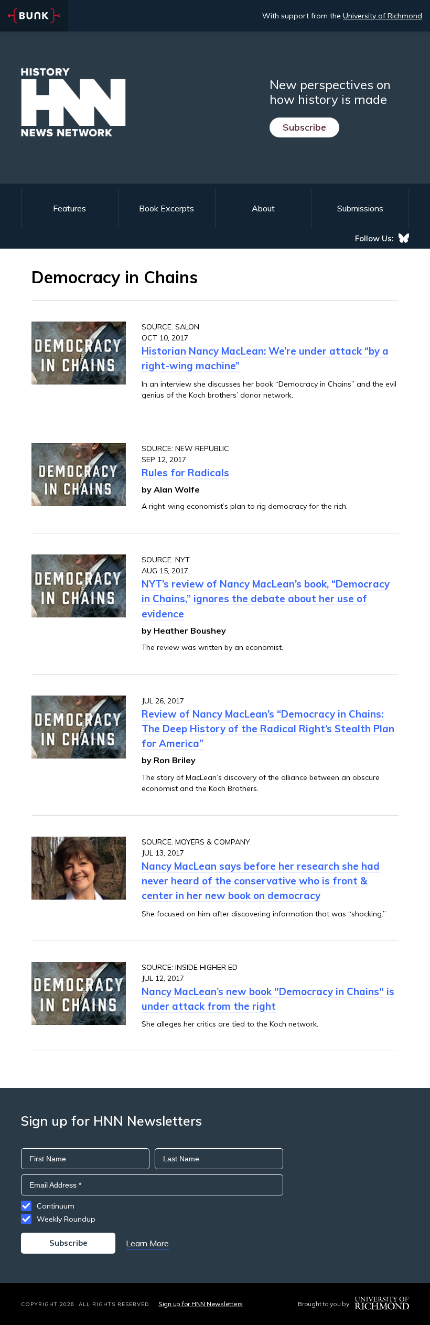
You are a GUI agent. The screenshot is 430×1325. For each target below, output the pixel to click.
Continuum (55, 1206)
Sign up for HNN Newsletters (200, 1304)
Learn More (147, 1243)
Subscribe (304, 127)
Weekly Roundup (66, 1219)
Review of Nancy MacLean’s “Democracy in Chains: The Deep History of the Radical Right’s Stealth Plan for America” (268, 729)
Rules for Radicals (185, 472)
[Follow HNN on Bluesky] (404, 238)
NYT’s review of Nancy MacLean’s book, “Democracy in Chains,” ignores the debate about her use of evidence (266, 598)
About (263, 208)
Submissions (360, 208)
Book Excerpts (166, 208)
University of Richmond (382, 15)
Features (69, 208)
